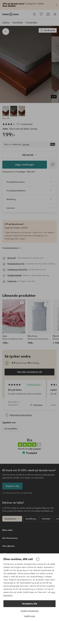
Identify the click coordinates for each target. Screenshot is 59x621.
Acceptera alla (29, 603)
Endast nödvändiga (29, 610)
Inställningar (29, 616)
